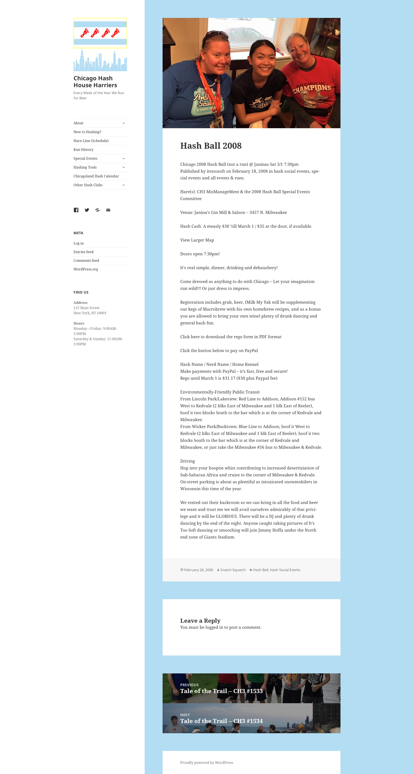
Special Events (85, 158)
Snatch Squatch (233, 569)
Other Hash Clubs (88, 185)
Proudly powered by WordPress (206, 762)
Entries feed (84, 252)
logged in (214, 627)
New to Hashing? (87, 132)
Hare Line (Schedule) (91, 140)
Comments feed (86, 260)
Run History (83, 149)
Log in (79, 243)
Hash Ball (260, 569)
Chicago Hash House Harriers (95, 81)
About (78, 123)
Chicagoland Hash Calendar (96, 176)
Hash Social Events (285, 569)
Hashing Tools (85, 167)
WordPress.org (86, 269)
